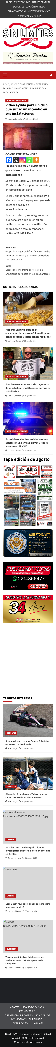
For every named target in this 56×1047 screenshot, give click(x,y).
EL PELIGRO (11, 949)
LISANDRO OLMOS (33, 1007)
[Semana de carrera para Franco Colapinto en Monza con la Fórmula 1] (28, 720)
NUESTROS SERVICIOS (39, 11)
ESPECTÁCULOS (22, 2)
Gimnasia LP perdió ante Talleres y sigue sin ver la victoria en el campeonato (26, 796)
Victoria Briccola (15, 119)
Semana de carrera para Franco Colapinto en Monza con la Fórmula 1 (27, 743)
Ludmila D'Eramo (14, 911)
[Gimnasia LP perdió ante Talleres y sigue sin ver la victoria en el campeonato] (28, 773)
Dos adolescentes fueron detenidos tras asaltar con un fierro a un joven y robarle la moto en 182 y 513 (26, 443)
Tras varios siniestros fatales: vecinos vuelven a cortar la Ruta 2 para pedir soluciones (24, 960)
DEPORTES (18, 6)
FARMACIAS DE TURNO (29, 15)
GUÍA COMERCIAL (17, 11)
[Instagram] (22, 160)
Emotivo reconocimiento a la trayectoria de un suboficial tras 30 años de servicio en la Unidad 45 (27, 388)
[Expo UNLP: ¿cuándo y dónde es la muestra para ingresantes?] (28, 883)
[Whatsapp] (29, 160)
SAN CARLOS (42, 1015)
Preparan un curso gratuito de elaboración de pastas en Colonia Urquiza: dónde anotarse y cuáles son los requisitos (28, 333)
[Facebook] (9, 160)
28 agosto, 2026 (30, 341)
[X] (16, 160)
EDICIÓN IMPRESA (35, 6)
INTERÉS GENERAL (41, 2)
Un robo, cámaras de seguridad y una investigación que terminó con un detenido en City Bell (27, 851)
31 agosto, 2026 (27, 748)
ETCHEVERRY (27, 1011)
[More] (36, 160)
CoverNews (20, 1041)
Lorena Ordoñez (14, 341)
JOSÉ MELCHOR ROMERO (17, 100)
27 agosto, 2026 (30, 450)
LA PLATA (10, 839)
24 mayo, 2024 (32, 119)
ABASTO (14, 1007)
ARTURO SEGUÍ (21, 1023)
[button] (6, 74)
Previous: (27, 253)
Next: (27, 270)
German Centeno (14, 858)
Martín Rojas (13, 748)
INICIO (9, 2)
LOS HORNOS (18, 1019)
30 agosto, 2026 (27, 801)
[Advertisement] (28, 665)
